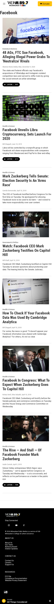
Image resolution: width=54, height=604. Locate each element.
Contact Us (9, 561)
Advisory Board (11, 547)
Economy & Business (10, 49)
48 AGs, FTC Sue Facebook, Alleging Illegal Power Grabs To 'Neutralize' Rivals (26, 56)
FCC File (8, 576)
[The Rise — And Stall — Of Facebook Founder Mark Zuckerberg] (26, 428)
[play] (3, 601)
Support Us (9, 565)
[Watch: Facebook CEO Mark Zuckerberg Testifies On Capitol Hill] (26, 224)
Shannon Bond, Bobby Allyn (12, 67)
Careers (8, 563)
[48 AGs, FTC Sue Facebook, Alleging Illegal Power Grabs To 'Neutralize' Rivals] (26, 31)
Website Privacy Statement (16, 580)
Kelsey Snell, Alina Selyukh (12, 395)
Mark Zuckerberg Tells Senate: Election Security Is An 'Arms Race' (26, 180)
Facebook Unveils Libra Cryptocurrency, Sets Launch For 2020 (27, 134)
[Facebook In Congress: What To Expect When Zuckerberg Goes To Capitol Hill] (26, 358)
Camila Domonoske (9, 191)
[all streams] (50, 601)
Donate (45, 4)
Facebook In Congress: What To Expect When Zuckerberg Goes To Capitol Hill (26, 384)
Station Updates (11, 549)
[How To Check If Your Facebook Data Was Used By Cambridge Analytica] (26, 291)
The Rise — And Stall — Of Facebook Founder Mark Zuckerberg (22, 454)
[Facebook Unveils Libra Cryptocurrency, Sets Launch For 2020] (26, 108)
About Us (8, 543)
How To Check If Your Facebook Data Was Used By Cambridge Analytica (26, 317)
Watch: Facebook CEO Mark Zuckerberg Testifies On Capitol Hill (26, 250)
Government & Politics (10, 242)
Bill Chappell (7, 144)
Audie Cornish (7, 464)
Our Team (9, 545)
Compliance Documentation (16, 578)
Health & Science (9, 126)
